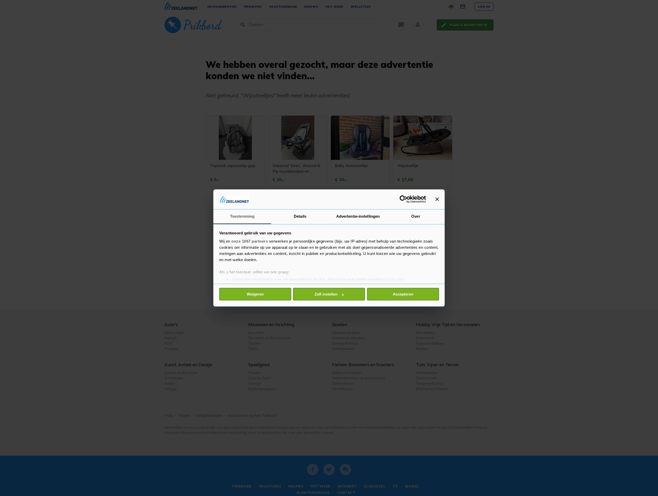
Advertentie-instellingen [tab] (358, 216)
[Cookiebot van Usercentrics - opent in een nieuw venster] (403, 199)
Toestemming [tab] (242, 216)
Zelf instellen (326, 294)
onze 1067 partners (249, 241)
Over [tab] (415, 216)
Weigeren (255, 294)
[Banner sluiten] (437, 199)
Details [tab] (300, 216)
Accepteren (403, 294)
